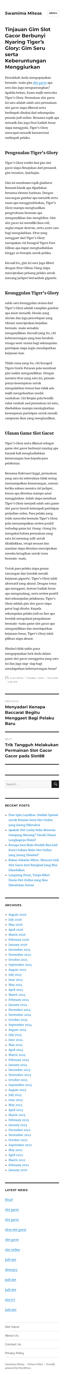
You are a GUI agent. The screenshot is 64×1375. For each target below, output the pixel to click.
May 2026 (16, 924)
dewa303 (11, 1269)
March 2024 (17, 1055)
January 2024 (18, 1065)
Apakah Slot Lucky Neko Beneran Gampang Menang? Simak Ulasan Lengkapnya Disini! (32, 835)
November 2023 (20, 1075)
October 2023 (18, 1080)
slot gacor (40, 82)
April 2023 (16, 1110)
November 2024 (20, 1015)
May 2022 (15, 1150)
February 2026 (19, 939)
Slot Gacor (12, 1326)
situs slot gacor (15, 1229)
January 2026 (18, 944)
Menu (53, 13)
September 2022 (20, 1145)
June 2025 (16, 979)
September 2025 (20, 964)
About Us (11, 1335)
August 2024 (17, 1030)
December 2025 (20, 949)
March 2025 (17, 995)
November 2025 (20, 954)
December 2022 (20, 1130)
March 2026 (17, 934)
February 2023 (19, 1120)
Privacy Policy (14, 1353)
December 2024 (20, 1010)
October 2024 (18, 1020)
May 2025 (15, 984)
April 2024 (16, 1050)
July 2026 (15, 919)
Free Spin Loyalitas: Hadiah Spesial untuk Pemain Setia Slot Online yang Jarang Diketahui (33, 820)
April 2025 (16, 989)
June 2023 (16, 1100)
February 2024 (19, 1060)
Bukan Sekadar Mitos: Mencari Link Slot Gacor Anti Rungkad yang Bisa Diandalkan (34, 865)
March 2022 (17, 1160)
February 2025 (19, 1000)
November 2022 (20, 1135)
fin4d (9, 1199)
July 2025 (15, 974)
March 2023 (17, 1115)
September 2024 (20, 1025)
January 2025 (18, 1005)
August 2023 (17, 1090)
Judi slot (11, 1309)
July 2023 (15, 1095)
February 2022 (19, 1165)
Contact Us (13, 1344)
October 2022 (18, 1140)
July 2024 (15, 1035)
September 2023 (20, 1085)
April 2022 (16, 1155)
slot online (12, 1249)
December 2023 (19, 1070)
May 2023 (15, 1105)
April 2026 (16, 929)
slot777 (10, 1299)
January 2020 (18, 1170)
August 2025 (17, 969)
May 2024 (15, 1045)
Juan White (16, 677)
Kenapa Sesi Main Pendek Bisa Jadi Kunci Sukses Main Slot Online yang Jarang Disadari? (33, 850)
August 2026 (17, 914)
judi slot (12, 681)
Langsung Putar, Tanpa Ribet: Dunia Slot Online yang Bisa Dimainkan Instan (30, 880)
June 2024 (16, 1040)
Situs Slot (52, 677)
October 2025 (18, 959)
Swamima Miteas (23, 13)
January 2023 (18, 1125)
